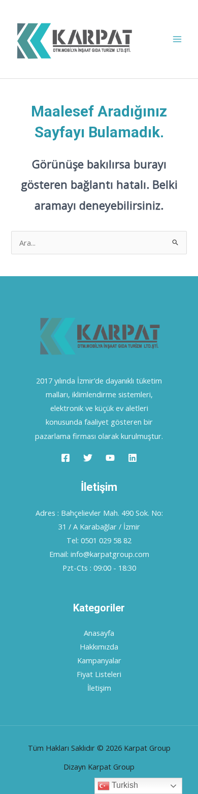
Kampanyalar (99, 660)
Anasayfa (99, 633)
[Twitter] (87, 457)
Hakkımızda (99, 646)
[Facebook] (65, 457)
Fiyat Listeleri (99, 674)
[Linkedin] (132, 457)
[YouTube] (110, 457)
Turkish (124, 785)
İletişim (99, 688)
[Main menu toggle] (177, 39)
